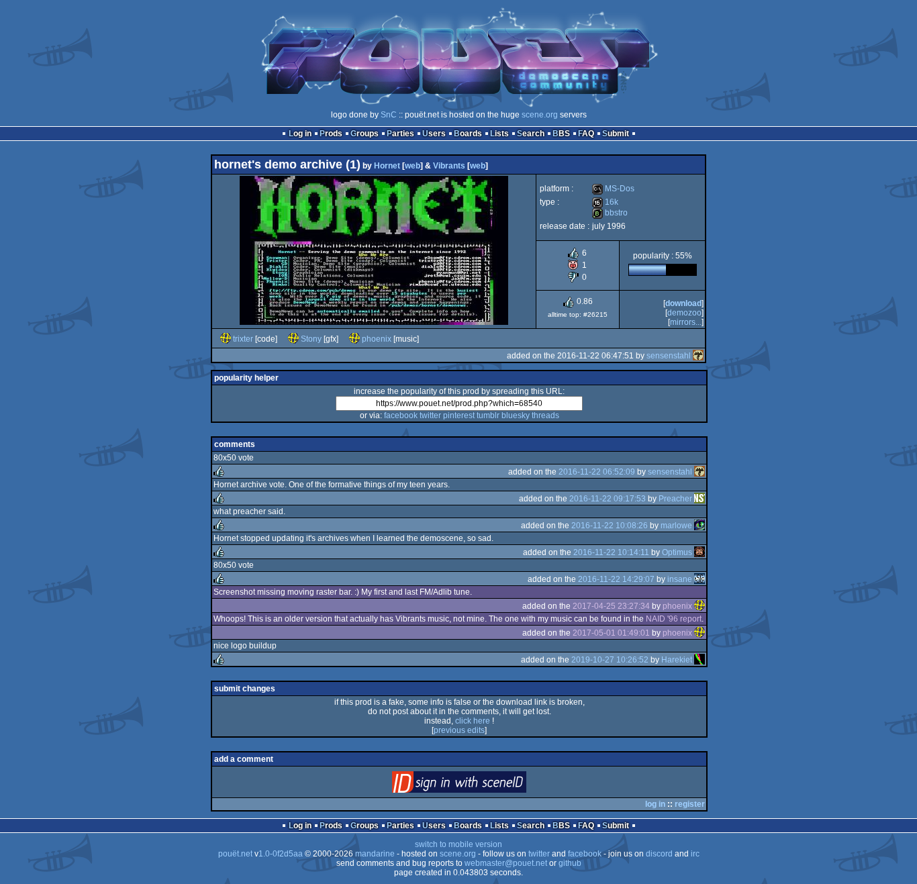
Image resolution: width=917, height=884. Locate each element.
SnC (389, 114)
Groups (364, 133)
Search (530, 133)
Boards (468, 133)
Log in (300, 133)
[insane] (699, 579)
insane (679, 579)
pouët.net (235, 853)
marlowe (676, 525)
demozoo (684, 312)
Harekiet (676, 660)
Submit (615, 133)
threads (545, 415)
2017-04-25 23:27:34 (611, 606)
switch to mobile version (458, 844)
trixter (243, 339)
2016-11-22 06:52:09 (597, 472)
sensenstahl (668, 355)
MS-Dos (613, 188)
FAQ (586, 133)
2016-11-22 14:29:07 (616, 579)
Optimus (677, 552)
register (690, 804)
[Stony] (293, 339)
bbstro (610, 212)
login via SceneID (481, 785)
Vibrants (449, 165)
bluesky (515, 415)
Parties (400, 133)
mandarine (375, 853)
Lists (499, 133)
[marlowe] (699, 525)
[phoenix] (354, 339)
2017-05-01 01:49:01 (611, 633)
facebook (401, 415)
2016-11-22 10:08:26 (609, 525)
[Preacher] (699, 498)
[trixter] (225, 339)
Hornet (387, 165)
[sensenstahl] (698, 355)
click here (472, 721)
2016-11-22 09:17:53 (607, 498)
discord (659, 853)
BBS (561, 133)
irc (695, 853)
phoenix (376, 339)
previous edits (459, 730)
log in (655, 804)
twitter (430, 415)
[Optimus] (699, 552)
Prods (331, 133)
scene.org (540, 114)
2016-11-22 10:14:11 (611, 552)
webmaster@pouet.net (506, 863)
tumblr (488, 415)
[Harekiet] (699, 660)
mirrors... (686, 322)
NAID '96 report (674, 619)
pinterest (459, 415)
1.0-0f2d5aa (280, 853)
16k (605, 202)
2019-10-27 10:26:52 (609, 660)
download (683, 303)
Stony (311, 339)
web (412, 165)
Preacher (675, 498)
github (570, 863)
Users (434, 133)
